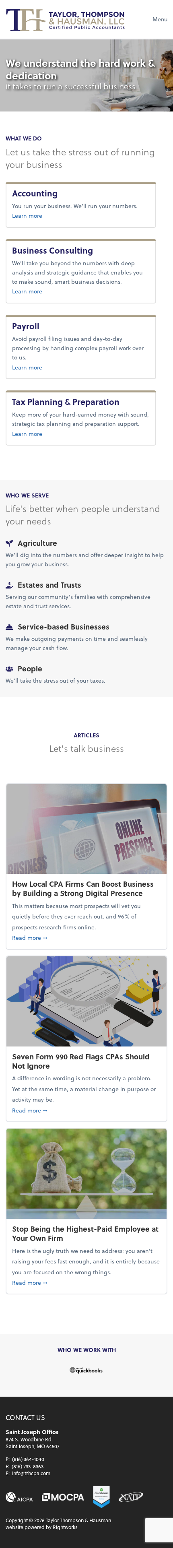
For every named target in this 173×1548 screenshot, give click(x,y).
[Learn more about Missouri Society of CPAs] (63, 1497)
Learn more (52, 215)
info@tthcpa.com (31, 1473)
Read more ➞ (86, 937)
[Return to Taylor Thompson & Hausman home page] (66, 19)
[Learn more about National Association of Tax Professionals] (131, 1497)
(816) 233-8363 (27, 1466)
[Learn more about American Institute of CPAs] (19, 1497)
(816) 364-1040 (28, 1459)
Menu (159, 19)
